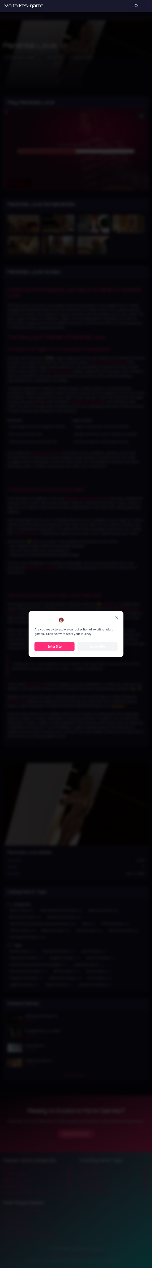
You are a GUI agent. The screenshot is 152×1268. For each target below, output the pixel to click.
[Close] (116, 617)
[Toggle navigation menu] (145, 6)
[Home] (24, 6)
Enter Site (55, 646)
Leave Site (97, 646)
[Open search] (136, 6)
